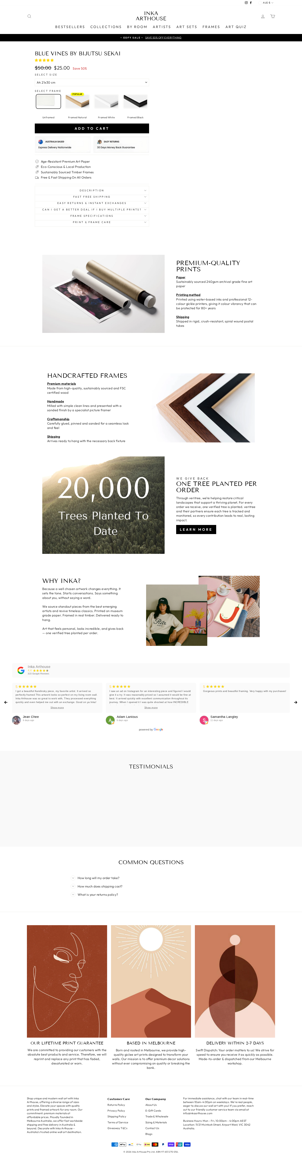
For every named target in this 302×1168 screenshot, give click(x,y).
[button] (45, 60)
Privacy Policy (116, 1110)
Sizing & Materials (156, 1122)
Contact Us (152, 1128)
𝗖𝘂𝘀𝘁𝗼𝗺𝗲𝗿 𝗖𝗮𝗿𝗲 (118, 1099)
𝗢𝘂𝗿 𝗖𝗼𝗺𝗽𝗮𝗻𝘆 (155, 1099)
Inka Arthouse (151, 16)
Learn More (196, 529)
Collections (106, 27)
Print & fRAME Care (92, 222)
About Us (151, 1104)
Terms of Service (117, 1122)
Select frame (48, 91)
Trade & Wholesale (156, 1116)
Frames (211, 27)
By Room (137, 27)
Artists (162, 27)
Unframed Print (48, 101)
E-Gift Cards (153, 1110)
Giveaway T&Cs (117, 1128)
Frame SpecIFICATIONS (91, 215)
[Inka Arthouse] (21, 670)
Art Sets (186, 27)
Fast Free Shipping (92, 196)
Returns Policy (116, 1104)
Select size (46, 74)
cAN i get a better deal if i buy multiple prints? (92, 209)
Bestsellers (70, 27)
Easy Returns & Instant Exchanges (92, 203)
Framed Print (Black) (135, 101)
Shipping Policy (116, 1116)
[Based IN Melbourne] (151, 981)
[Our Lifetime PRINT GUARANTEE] (67, 981)
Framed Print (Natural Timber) (77, 101)
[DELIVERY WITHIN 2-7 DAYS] (235, 981)
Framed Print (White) (106, 101)
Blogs (148, 1134)
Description (92, 190)
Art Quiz (236, 27)
